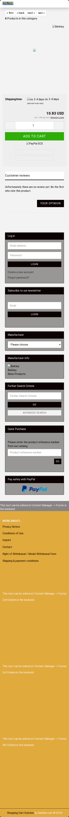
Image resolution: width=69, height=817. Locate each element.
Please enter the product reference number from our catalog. (33, 444)
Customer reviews (17, 175)
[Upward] (9, 812)
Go (34, 404)
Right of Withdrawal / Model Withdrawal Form (29, 554)
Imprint (7, 540)
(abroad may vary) (35, 103)
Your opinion (50, 203)
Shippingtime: (13, 99)
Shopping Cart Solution (20, 812)
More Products (17, 374)
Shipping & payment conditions (21, 560)
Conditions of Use (13, 533)
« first (10, 13)
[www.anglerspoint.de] (6, 3)
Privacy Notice (11, 526)
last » (41, 13)
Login (34, 264)
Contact (7, 547)
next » (31, 13)
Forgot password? (18, 277)
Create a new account (21, 272)
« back (20, 13)
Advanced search (34, 412)
